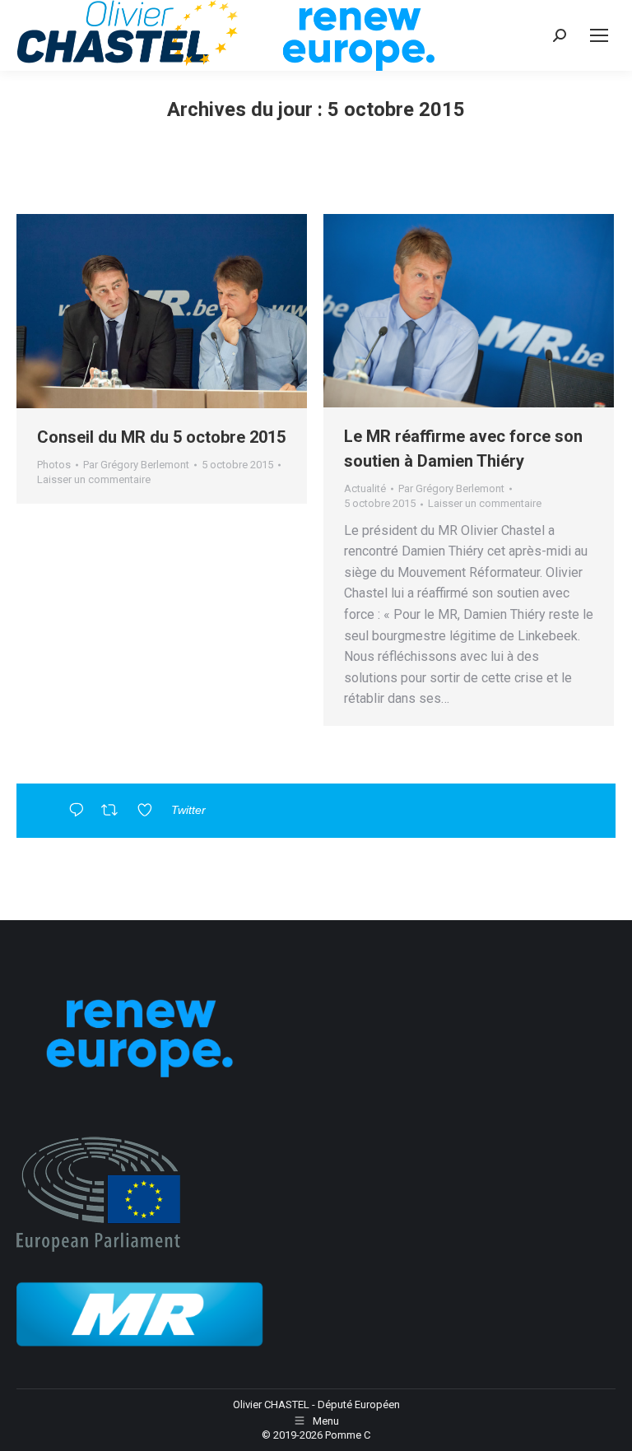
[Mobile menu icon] (599, 35)
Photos (54, 464)
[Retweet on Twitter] (114, 811)
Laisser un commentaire (94, 479)
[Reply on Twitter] (80, 811)
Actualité (365, 488)
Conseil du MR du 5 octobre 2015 (161, 437)
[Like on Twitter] (150, 811)
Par (136, 464)
